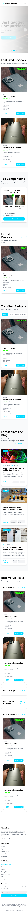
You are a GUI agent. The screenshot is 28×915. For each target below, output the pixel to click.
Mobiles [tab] (5, 314)
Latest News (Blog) (6, 864)
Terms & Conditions (6, 874)
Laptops (3, 849)
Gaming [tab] (17, 314)
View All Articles (20, 444)
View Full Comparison (14, 219)
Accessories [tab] (23, 314)
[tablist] (14, 314)
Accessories (4, 856)
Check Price (20, 113)
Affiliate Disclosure (6, 877)
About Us (3, 867)
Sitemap (3, 879)
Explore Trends (9, 38)
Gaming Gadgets (5, 851)
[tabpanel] (14, 369)
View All (20, 587)
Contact (3, 869)
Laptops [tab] (11, 314)
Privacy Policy (4, 872)
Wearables (4, 854)
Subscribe (14, 895)
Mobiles (3, 846)
